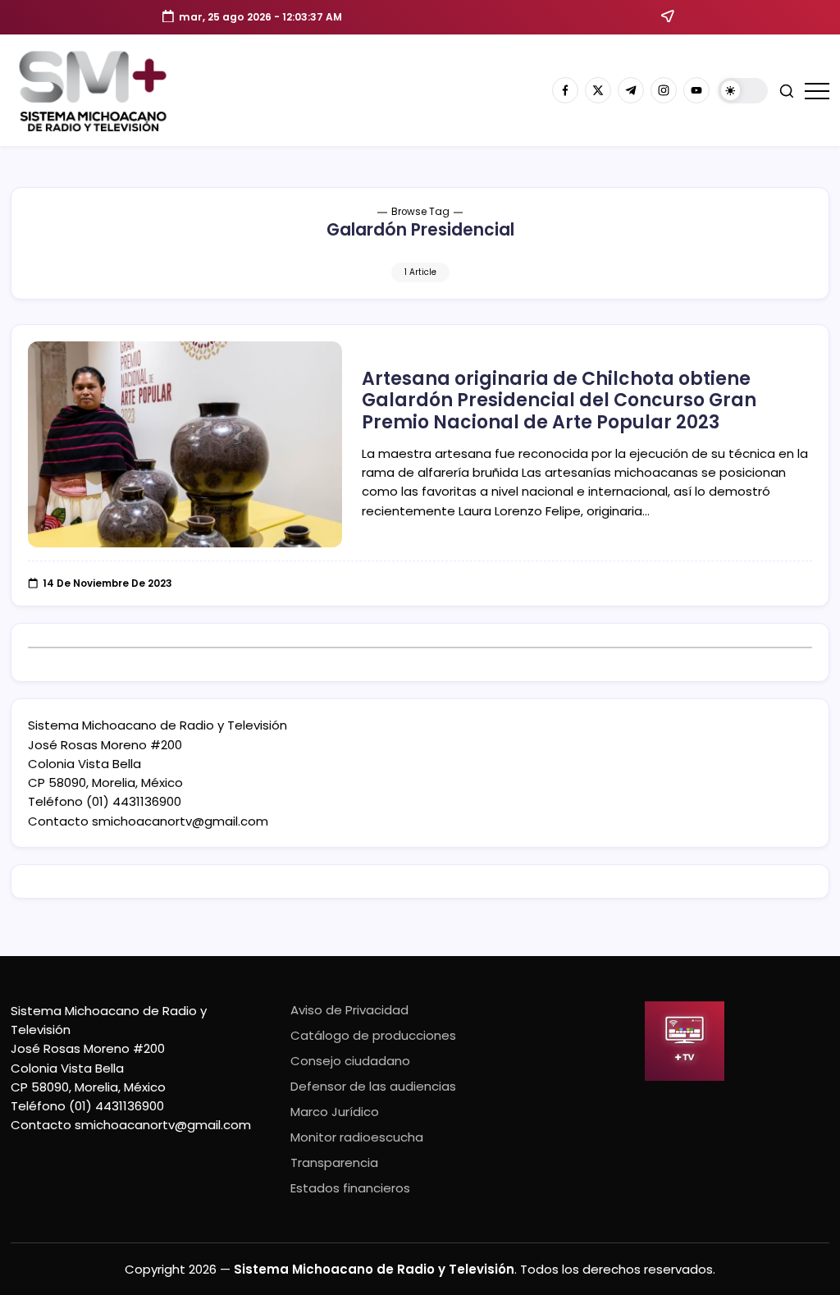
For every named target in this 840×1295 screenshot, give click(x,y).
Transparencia (334, 1162)
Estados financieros (350, 1188)
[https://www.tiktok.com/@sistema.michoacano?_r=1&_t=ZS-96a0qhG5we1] (631, 90)
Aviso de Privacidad (349, 1009)
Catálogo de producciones (373, 1035)
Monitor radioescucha (356, 1137)
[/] (598, 90)
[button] (743, 90)
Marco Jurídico (334, 1111)
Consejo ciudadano (350, 1060)
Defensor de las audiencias (373, 1086)
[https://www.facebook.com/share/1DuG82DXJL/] (565, 90)
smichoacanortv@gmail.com (180, 821)
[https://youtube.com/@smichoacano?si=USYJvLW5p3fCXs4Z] (696, 90)
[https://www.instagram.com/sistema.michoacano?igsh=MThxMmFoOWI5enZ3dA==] (664, 90)
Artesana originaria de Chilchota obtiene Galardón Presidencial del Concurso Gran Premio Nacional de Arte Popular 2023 (559, 400)
